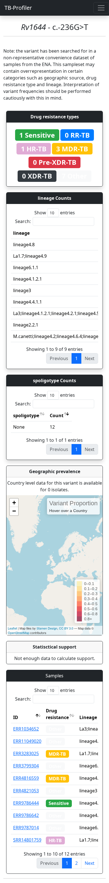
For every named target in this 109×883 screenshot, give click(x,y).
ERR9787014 (26, 828)
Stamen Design (47, 628)
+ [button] (14, 502)
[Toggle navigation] (101, 7)
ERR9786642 (26, 815)
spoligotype (26, 415)
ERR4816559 (26, 778)
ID (15, 717)
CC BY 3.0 (66, 628)
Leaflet (12, 628)
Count (56, 415)
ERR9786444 (26, 803)
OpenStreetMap (18, 632)
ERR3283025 (26, 753)
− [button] (14, 511)
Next (89, 863)
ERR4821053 (26, 791)
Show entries (54, 213)
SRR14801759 (27, 840)
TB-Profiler (18, 7)
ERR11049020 (27, 741)
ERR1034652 (26, 729)
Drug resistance (57, 714)
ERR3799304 (26, 766)
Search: (23, 221)
